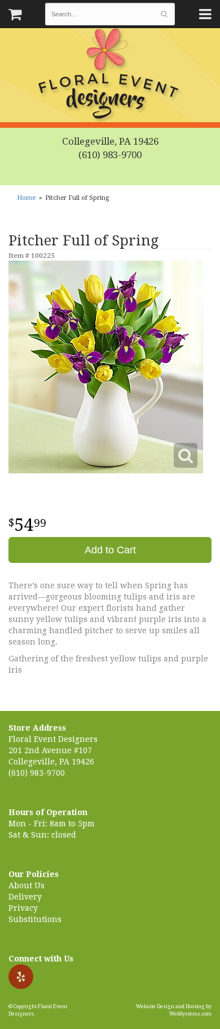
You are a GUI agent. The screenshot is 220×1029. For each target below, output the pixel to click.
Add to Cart (110, 550)
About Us (26, 885)
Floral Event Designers (110, 76)
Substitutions (34, 919)
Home (26, 198)
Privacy (23, 907)
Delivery (25, 896)
